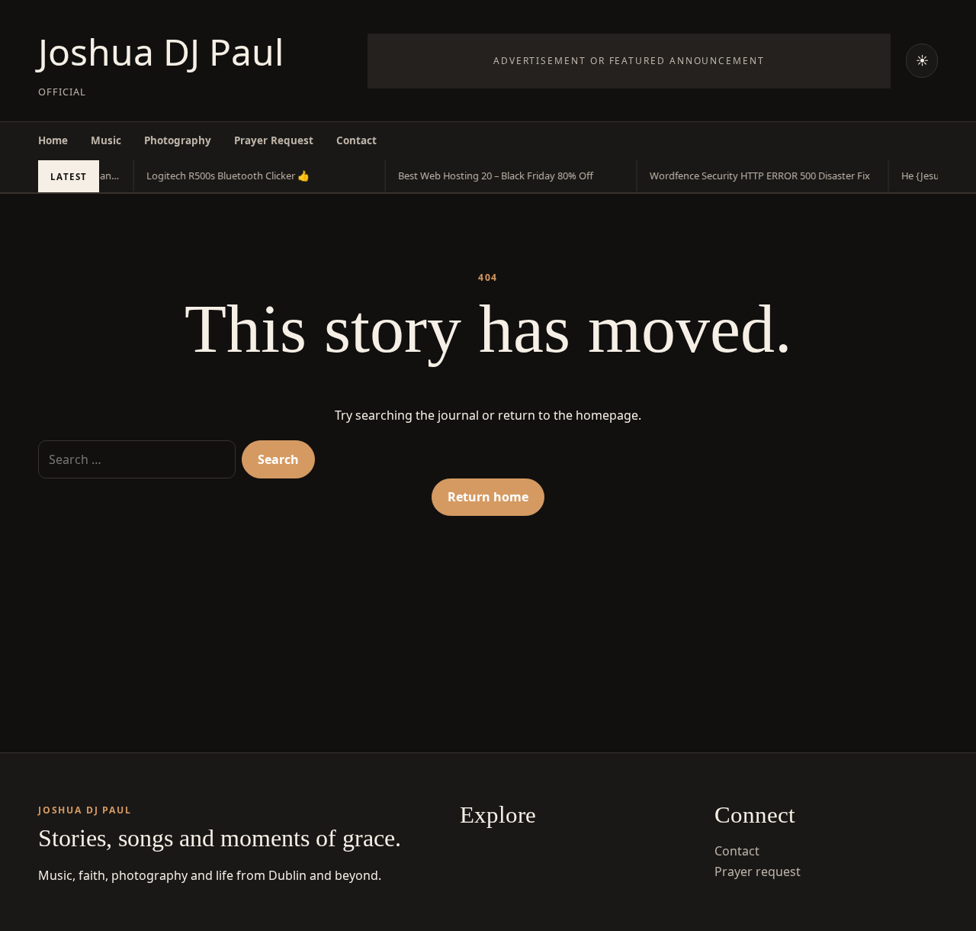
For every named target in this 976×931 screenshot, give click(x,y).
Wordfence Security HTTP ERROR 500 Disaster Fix (754, 175)
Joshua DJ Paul (161, 51)
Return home (488, 496)
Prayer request (757, 871)
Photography (177, 140)
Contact (356, 140)
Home (53, 140)
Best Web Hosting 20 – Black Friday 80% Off (490, 175)
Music (106, 140)
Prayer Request (273, 140)
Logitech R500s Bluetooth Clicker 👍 (222, 175)
